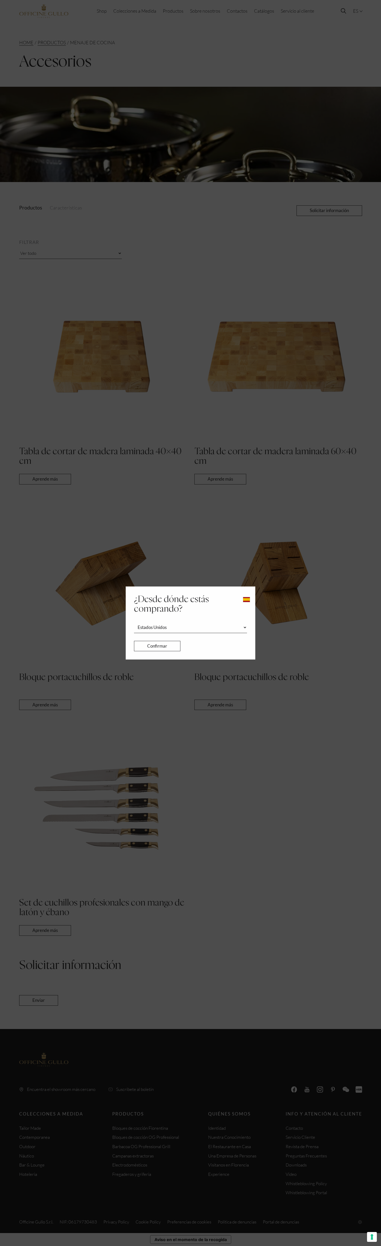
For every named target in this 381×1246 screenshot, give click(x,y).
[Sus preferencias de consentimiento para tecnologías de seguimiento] (372, 1237)
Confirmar (157, 646)
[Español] (246, 599)
